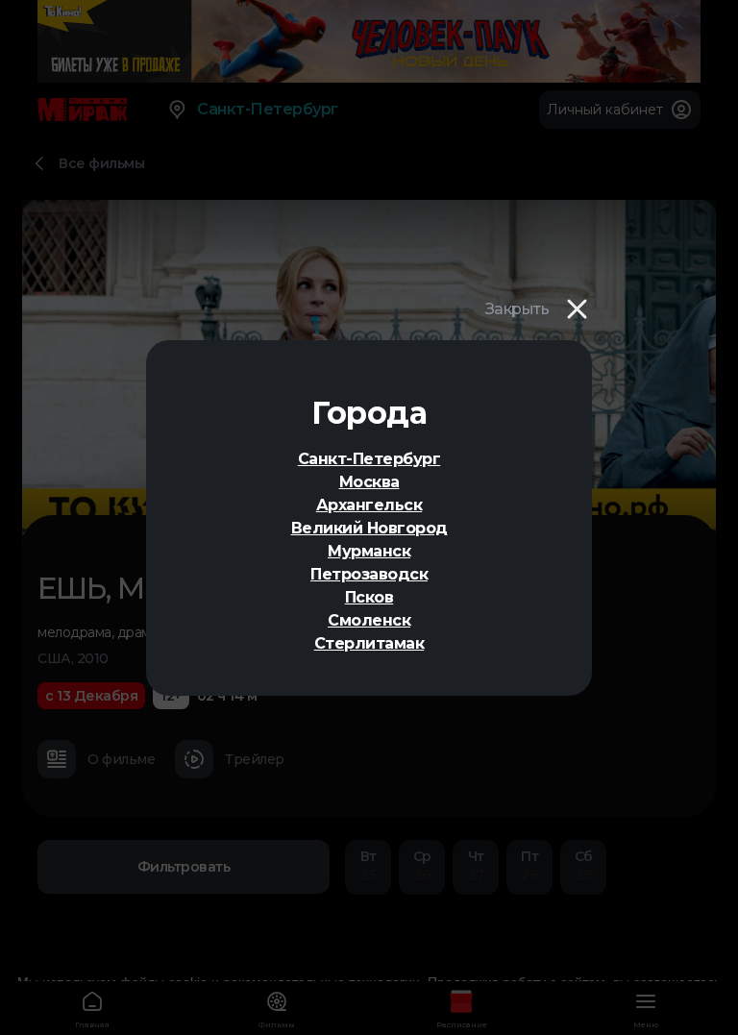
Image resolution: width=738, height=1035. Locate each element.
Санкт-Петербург (369, 459)
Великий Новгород (369, 528)
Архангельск (369, 505)
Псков (369, 597)
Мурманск (369, 551)
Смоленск (369, 620)
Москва (369, 482)
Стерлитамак (369, 643)
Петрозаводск (369, 574)
